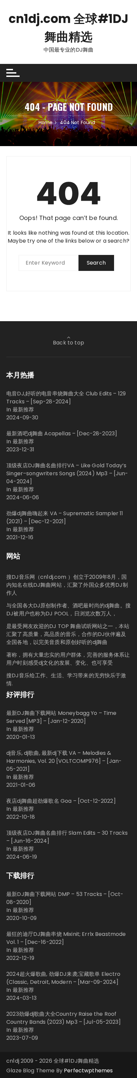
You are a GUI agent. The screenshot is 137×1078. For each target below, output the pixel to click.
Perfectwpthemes (88, 1070)
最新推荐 (23, 409)
